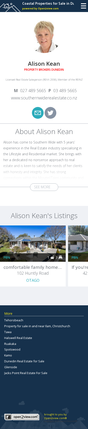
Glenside (10, 367)
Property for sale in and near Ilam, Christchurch (37, 326)
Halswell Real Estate (18, 338)
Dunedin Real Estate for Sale (24, 361)
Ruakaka (10, 344)
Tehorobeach (13, 320)
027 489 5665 (33, 90)
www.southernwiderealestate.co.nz (44, 98)
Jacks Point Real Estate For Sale (25, 373)
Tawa (7, 332)
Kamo (8, 355)
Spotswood (12, 349)
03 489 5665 (65, 90)
